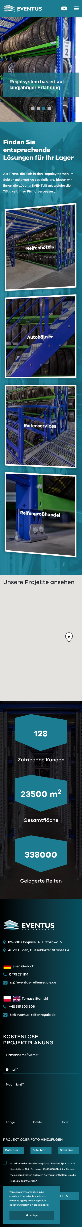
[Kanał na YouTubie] (64, 9)
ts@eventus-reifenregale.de (32, 1014)
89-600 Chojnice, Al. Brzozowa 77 (35, 942)
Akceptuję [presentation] (31, 1215)
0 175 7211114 (18, 974)
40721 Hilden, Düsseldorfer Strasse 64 (38, 950)
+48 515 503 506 (21, 1006)
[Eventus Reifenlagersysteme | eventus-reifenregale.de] (21, 8)
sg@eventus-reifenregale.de (32, 982)
